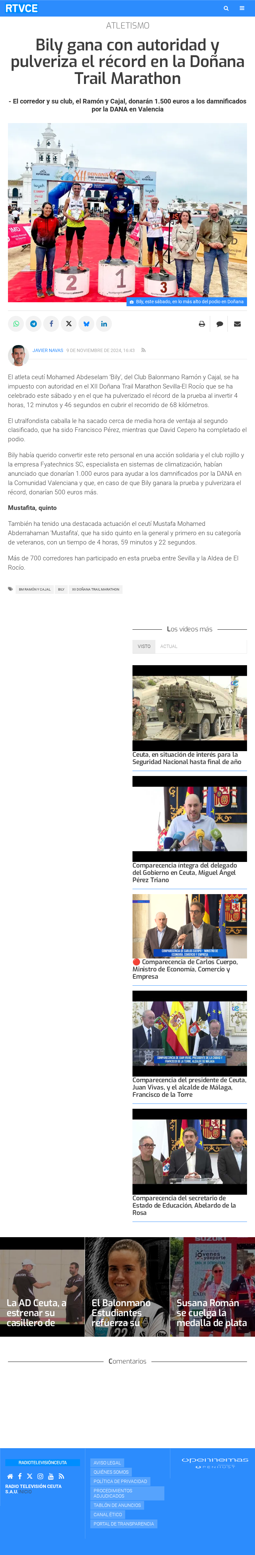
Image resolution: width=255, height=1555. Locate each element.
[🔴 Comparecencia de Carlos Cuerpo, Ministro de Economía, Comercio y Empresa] (189, 926)
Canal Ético (108, 1514)
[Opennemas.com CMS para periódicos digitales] (215, 1463)
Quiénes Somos (111, 1472)
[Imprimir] (202, 324)
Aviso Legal (107, 1462)
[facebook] (20, 1476)
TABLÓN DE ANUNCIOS (117, 1505)
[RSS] (61, 1476)
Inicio (25, 1491)
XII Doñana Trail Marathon (95, 589)
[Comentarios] (219, 324)
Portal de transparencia (124, 1523)
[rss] (143, 350)
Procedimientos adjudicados (113, 1493)
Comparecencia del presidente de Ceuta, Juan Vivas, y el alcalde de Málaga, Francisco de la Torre (189, 1087)
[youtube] (51, 1476)
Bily (61, 589)
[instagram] (40, 1476)
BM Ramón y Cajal (34, 589)
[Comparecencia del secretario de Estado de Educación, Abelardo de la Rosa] (189, 1152)
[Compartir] (16, 324)
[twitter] (30, 1476)
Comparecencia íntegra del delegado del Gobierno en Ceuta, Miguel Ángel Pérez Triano (184, 872)
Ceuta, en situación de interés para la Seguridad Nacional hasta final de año (186, 758)
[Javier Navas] (18, 355)
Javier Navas (48, 350)
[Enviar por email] (237, 324)
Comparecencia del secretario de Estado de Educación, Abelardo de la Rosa (184, 1205)
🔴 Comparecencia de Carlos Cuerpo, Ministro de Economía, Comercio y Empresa (185, 969)
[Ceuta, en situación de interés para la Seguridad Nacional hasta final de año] (189, 708)
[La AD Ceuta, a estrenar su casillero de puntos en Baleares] (42, 1287)
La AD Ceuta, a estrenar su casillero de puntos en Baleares (36, 1323)
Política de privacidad (120, 1481)
